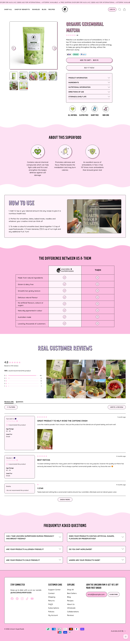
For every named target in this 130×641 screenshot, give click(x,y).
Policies (51, 611)
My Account (53, 615)
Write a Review (118, 407)
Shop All (70, 590)
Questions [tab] (19, 402)
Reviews (70, 615)
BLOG (44, 9)
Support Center (54, 590)
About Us (70, 604)
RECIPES (51, 9)
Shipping (51, 597)
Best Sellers (72, 593)
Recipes (70, 601)
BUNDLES (36, 9)
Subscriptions (53, 608)
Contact (51, 593)
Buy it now (89, 68)
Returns (51, 601)
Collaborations (73, 611)
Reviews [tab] (9, 402)
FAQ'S (50, 604)
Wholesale (71, 608)
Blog (69, 597)
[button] (119, 9)
